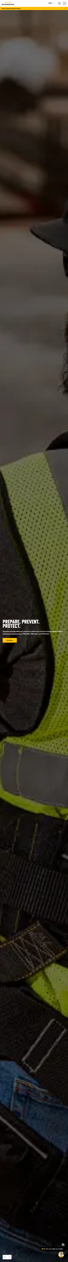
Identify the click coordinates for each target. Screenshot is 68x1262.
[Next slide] (9, 1257)
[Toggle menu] (64, 3)
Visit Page (10, 641)
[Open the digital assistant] (61, 1254)
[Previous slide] (5, 1257)
